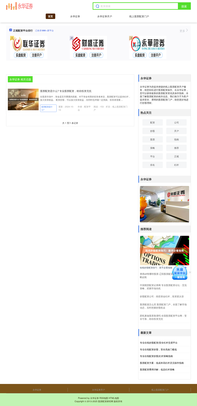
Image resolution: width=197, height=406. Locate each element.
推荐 (176, 147)
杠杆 (176, 164)
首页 (50, 16)
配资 (152, 122)
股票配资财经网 (105, 401)
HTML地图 (114, 398)
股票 (152, 139)
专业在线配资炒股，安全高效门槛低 (158, 349)
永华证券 (75, 16)
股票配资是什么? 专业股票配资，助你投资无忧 (65, 91)
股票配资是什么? (46, 108)
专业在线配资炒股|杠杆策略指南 (156, 356)
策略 (152, 147)
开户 (176, 130)
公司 (176, 122)
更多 (183, 31)
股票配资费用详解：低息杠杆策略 (157, 369)
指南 (176, 139)
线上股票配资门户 (139, 16)
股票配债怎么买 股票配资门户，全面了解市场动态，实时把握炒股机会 (163, 306)
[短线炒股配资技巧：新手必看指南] (164, 250)
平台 (152, 156)
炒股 (152, 130)
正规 (176, 156)
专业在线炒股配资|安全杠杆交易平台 (158, 342)
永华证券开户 (104, 16)
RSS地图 (103, 398)
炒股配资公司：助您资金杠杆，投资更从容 (162, 296)
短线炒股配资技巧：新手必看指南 (156, 267)
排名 (152, 164)
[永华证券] (19, 6)
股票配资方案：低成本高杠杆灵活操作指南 (162, 362)
